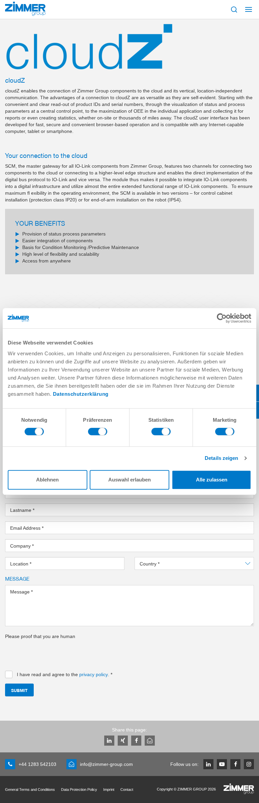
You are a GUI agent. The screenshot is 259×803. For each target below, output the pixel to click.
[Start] (25, 9)
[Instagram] (249, 764)
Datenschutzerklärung (81, 394)
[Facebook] (136, 741)
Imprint (108, 789)
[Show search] (234, 9)
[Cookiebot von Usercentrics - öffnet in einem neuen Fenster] (221, 318)
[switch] (97, 433)
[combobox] (194, 563)
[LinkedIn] (109, 741)
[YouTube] (222, 764)
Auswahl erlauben (129, 479)
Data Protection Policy (79, 789)
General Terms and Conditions (30, 789)
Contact (126, 789)
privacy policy (93, 674)
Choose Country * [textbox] (159, 563)
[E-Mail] (150, 741)
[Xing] (123, 741)
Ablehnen (47, 479)
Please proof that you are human (40, 636)
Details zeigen (221, 458)
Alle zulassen (211, 479)
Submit (19, 690)
